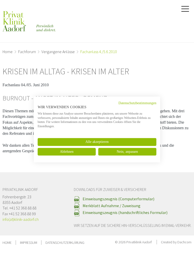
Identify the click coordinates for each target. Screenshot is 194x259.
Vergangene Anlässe (58, 51)
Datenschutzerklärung (64, 242)
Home (8, 51)
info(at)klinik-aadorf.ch (21, 219)
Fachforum (27, 51)
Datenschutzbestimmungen (137, 103)
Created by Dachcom (176, 242)
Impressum (28, 242)
